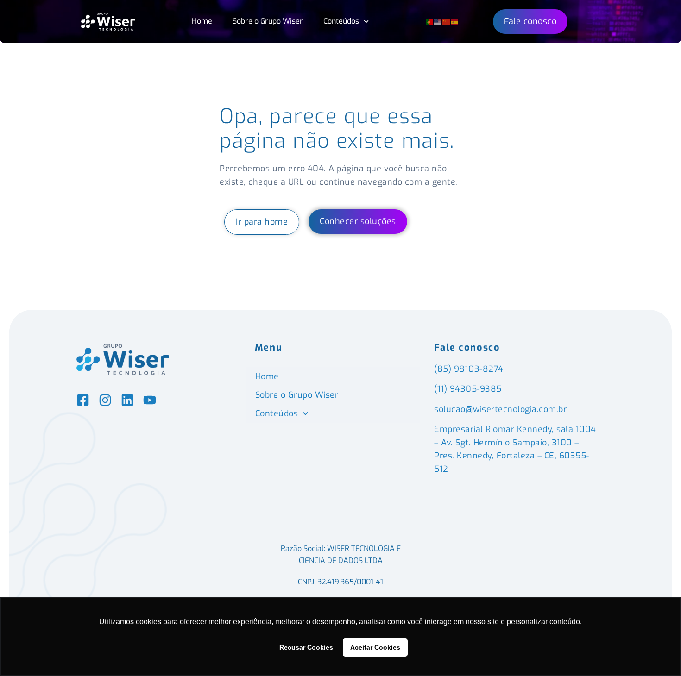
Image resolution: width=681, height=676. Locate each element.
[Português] (430, 21)
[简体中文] (446, 21)
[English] (438, 21)
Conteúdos (341, 21)
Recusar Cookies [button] (306, 647)
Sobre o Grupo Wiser (268, 21)
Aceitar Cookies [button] (375, 647)
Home (202, 21)
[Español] (455, 21)
